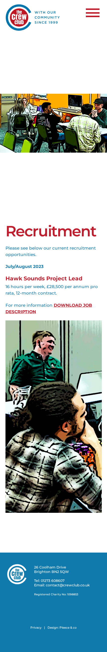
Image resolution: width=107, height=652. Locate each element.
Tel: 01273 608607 (49, 580)
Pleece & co (68, 627)
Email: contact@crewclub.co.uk (62, 585)
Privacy (36, 627)
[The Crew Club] (32, 29)
